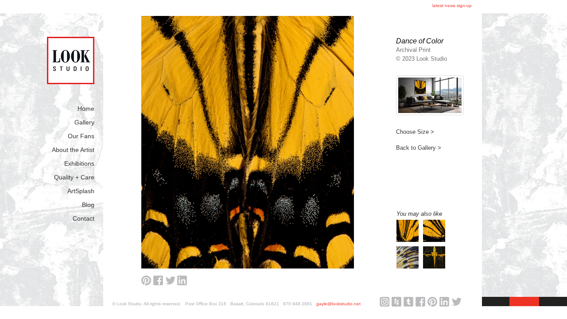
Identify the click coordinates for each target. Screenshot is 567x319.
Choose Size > (415, 131)
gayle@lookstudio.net (338, 303)
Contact (83, 218)
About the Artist (73, 149)
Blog (88, 204)
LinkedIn (444, 302)
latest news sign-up (452, 5)
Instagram (384, 302)
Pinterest (432, 302)
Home (86, 108)
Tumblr (408, 302)
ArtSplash (80, 191)
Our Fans (81, 136)
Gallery (84, 122)
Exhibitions (79, 163)
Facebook (420, 302)
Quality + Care (74, 177)
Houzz (396, 302)
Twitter (456, 302)
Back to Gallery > (418, 147)
